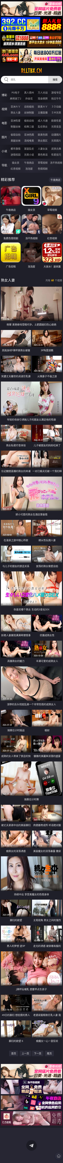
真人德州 (29, 92)
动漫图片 (56, 134)
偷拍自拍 (29, 120)
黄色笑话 (43, 154)
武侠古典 (56, 148)
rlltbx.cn (31, 70)
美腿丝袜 (15, 140)
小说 (4, 151)
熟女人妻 (15, 112)
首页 (13, 1053)
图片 (4, 137)
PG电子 (16, 92)
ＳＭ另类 (56, 112)
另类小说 (29, 154)
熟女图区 (43, 140)
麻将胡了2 (15, 98)
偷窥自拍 (15, 134)
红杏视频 (15, 168)
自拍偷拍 (29, 106)
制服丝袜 (15, 126)
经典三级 (29, 126)
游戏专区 (56, 92)
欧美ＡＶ (43, 106)
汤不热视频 (56, 162)
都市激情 (15, 148)
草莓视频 (43, 162)
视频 (4, 109)
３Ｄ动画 (56, 106)
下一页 (37, 1053)
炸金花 (29, 98)
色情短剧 (43, 168)
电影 (4, 123)
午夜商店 (29, 162)
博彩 (4, 95)
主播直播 (43, 112)
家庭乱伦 (29, 148)
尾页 (49, 1053)
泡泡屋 (29, 168)
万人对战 (43, 92)
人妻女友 (43, 148)
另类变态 (56, 126)
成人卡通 (43, 120)
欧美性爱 (56, 120)
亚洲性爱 (15, 120)
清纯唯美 (29, 140)
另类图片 (56, 140)
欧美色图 (43, 134)
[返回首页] (58, 1155)
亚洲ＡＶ (15, 106)
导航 (4, 165)
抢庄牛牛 (56, 98)
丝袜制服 (29, 112)
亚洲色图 (29, 134)
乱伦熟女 (43, 126)
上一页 (25, 1053)
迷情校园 (15, 154)
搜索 (55, 79)
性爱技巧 (56, 154)
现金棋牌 (43, 98)
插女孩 (15, 162)
